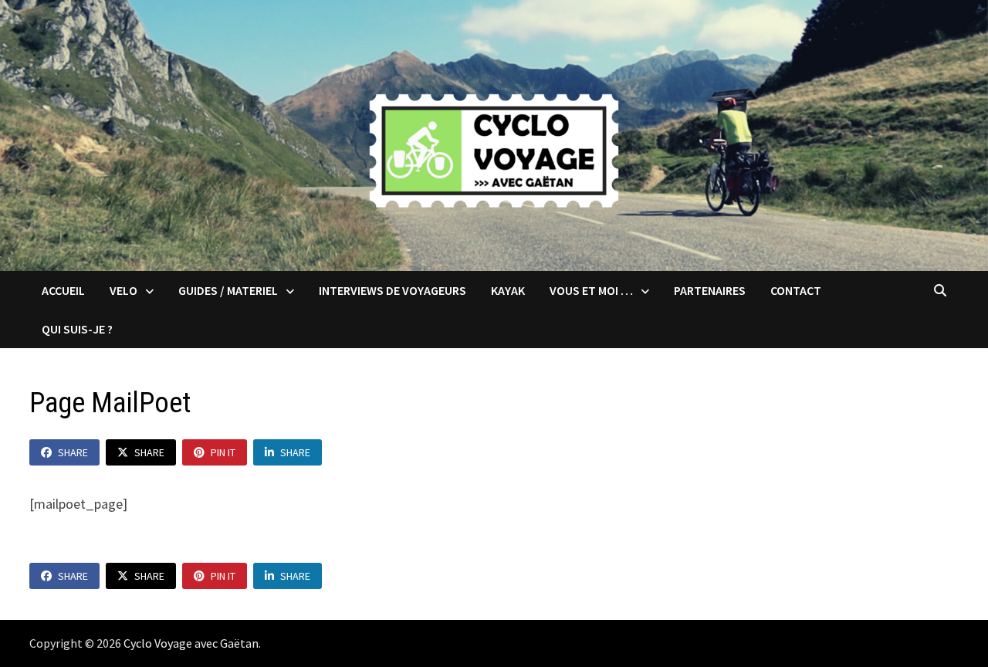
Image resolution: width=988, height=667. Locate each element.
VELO (123, 290)
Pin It (223, 452)
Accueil (63, 290)
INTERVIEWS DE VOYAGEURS (392, 290)
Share (73, 452)
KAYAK (508, 290)
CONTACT (795, 290)
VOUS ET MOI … (591, 290)
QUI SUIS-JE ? (77, 329)
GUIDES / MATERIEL (228, 290)
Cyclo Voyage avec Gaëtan (191, 643)
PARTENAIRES (710, 290)
